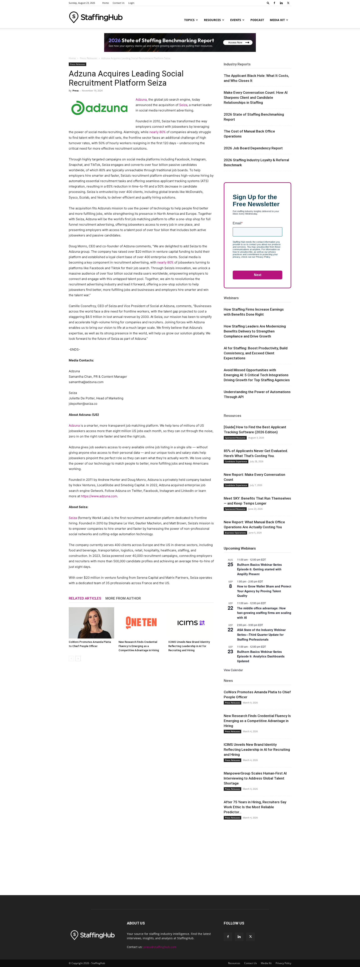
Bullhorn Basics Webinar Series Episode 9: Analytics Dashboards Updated (261, 656)
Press (75, 90)
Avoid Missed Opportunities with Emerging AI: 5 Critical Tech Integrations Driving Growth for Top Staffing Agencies (257, 375)
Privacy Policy (283, 963)
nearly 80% (157, 132)
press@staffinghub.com (159, 947)
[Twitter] (288, 3)
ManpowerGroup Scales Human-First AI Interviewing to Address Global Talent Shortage (255, 778)
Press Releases (88, 58)
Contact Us (118, 2)
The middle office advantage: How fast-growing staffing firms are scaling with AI (264, 613)
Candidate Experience (236, 461)
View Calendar (233, 670)
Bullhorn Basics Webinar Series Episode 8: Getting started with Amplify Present (259, 569)
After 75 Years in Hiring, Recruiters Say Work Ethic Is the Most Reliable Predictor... (255, 807)
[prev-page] (71, 658)
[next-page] (78, 658)
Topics (189, 20)
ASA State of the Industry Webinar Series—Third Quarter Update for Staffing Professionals (261, 634)
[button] (268, 2)
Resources (212, 20)
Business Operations (235, 532)
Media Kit (277, 20)
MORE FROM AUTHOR (123, 598)
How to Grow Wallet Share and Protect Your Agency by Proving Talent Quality (264, 591)
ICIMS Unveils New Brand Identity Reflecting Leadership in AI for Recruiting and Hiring (189, 646)
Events (235, 20)
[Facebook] (274, 3)
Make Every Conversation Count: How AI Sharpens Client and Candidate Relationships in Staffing (256, 97)
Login (131, 2)
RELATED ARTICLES (85, 598)
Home (105, 2)
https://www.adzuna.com (99, 496)
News (228, 680)
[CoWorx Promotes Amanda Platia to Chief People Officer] (91, 622)
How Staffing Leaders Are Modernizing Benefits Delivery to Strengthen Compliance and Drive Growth (255, 331)
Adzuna (141, 99)
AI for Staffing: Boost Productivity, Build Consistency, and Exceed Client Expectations (256, 353)
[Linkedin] (281, 3)
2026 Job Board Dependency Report (253, 148)
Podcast (257, 20)
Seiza (183, 105)
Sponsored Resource (235, 437)
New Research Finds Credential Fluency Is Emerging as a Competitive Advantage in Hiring (139, 646)
